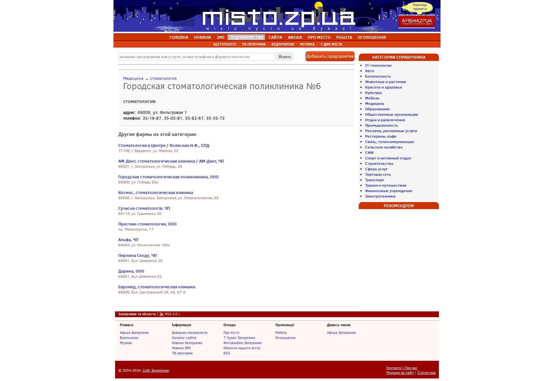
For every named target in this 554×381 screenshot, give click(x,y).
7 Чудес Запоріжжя (239, 337)
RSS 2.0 (171, 314)
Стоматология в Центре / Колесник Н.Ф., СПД (163, 145)
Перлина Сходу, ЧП (137, 255)
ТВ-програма (182, 353)
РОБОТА (344, 37)
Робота (281, 332)
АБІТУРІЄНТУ (224, 44)
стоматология (163, 78)
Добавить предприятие (330, 56)
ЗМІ (221, 37)
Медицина (133, 78)
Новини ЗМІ (181, 348)
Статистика (426, 372)
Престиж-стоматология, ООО (147, 224)
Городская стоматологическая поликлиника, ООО (168, 177)
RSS (226, 353)
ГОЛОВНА (179, 37)
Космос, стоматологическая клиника (155, 192)
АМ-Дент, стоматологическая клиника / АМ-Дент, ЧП (171, 161)
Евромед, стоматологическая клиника (156, 287)
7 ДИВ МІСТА (331, 44)
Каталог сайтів (184, 337)
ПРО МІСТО (319, 37)
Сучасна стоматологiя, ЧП (144, 208)
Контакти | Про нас (401, 368)
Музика (126, 343)
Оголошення (285, 337)
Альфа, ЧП (128, 239)
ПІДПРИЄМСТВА (247, 37)
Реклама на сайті (400, 372)
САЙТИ (275, 37)
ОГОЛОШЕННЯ (372, 37)
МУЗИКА (307, 44)
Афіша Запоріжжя (134, 332)
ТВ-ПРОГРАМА (254, 44)
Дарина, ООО (131, 271)
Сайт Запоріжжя (156, 370)
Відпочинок (129, 337)
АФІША (295, 37)
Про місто (231, 332)
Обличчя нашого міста (241, 348)
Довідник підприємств (189, 332)
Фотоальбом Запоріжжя (242, 343)
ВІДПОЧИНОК (283, 44)
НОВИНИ (202, 37)
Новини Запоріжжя (187, 343)
